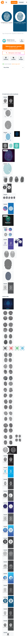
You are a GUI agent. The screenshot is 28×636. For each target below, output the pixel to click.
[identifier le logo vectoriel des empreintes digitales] (8, 136)
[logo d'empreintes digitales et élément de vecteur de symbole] (8, 101)
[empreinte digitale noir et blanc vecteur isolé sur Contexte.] (9, 450)
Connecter (21, 2)
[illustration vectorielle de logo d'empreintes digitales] (8, 208)
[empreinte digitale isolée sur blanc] (8, 113)
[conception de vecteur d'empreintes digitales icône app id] (9, 197)
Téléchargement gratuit (13, 47)
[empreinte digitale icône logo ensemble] (13, 348)
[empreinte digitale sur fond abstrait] (8, 155)
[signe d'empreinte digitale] (7, 169)
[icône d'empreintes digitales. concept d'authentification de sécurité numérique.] (8, 125)
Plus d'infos (6, 67)
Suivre (21, 41)
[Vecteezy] (2, 2)
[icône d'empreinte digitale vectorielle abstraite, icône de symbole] (8, 220)
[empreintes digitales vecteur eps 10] (13, 179)
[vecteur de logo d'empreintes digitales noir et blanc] (8, 276)
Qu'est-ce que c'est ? (16, 64)
